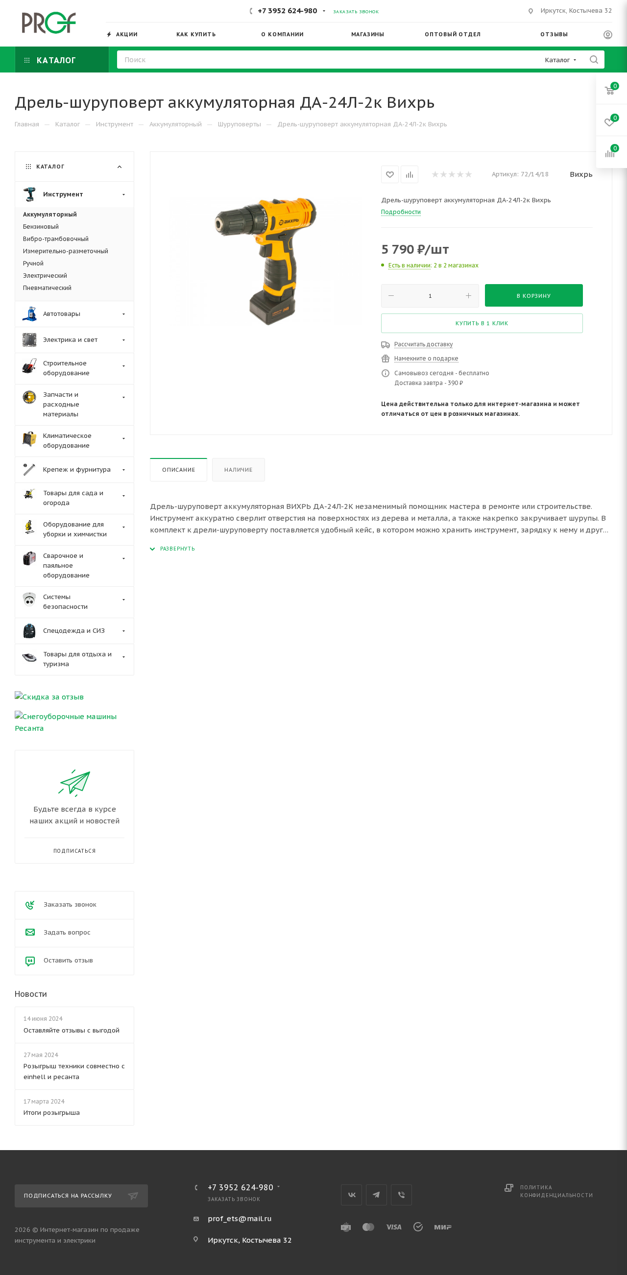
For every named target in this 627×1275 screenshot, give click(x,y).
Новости (31, 994)
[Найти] (593, 59)
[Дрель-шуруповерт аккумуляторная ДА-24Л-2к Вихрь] (265, 261)
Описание (178, 469)
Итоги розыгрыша (52, 1112)
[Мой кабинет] (607, 36)
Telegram (376, 1194)
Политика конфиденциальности (556, 1191)
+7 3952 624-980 (287, 10)
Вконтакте (351, 1194)
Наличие (238, 469)
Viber (401, 1194)
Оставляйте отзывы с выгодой (72, 1030)
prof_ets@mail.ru (240, 1218)
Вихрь (581, 174)
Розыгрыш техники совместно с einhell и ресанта (74, 1071)
